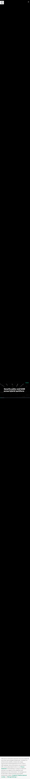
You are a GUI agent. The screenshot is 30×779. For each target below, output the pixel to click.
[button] (28, 758)
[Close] (28, 2)
